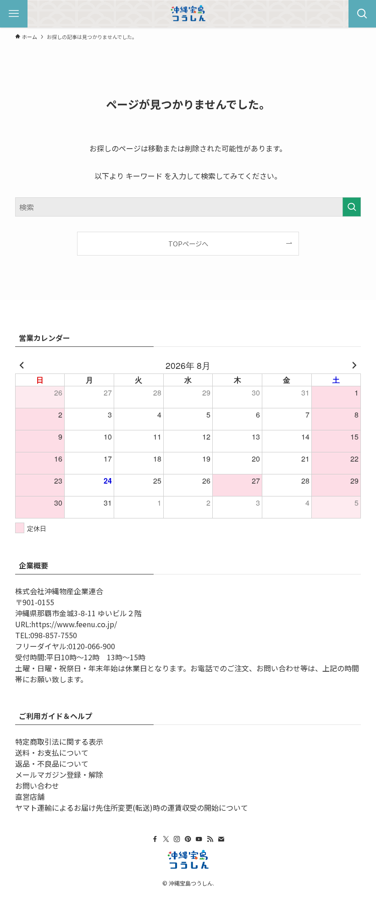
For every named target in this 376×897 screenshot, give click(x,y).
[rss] (210, 839)
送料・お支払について (51, 752)
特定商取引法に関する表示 (59, 741)
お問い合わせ (37, 785)
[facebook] (155, 839)
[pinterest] (188, 839)
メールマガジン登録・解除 (59, 774)
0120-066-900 (91, 646)
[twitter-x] (166, 839)
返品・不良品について (51, 763)
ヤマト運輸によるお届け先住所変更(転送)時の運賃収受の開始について (131, 807)
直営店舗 (29, 796)
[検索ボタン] (362, 14)
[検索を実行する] (352, 207)
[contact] (221, 839)
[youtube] (199, 839)
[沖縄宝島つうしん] (188, 14)
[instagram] (177, 839)
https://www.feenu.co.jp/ (74, 624)
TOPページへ (188, 243)
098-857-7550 (53, 635)
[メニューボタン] (14, 14)
